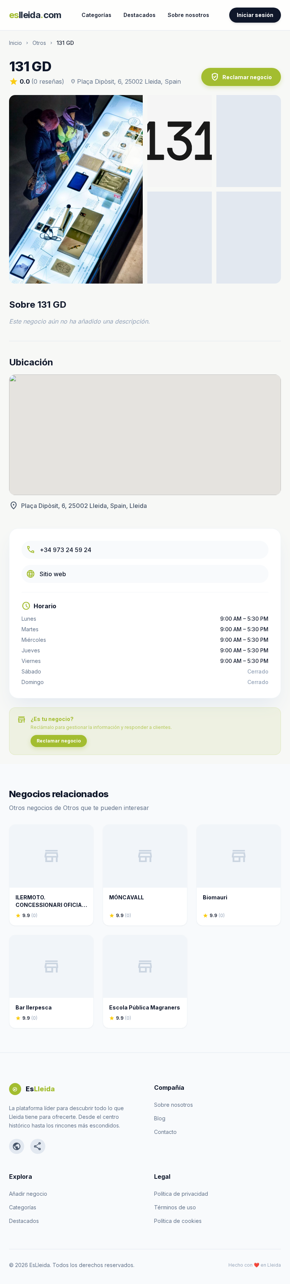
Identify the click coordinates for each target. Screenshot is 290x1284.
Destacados (139, 15)
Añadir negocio (28, 1193)
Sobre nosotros (188, 15)
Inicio (15, 43)
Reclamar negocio (241, 77)
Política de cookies (178, 1221)
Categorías (96, 15)
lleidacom (35, 14)
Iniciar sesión (255, 15)
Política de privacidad (181, 1193)
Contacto (165, 1132)
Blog (159, 1118)
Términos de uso (175, 1207)
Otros (39, 43)
